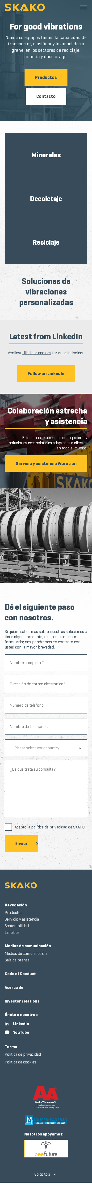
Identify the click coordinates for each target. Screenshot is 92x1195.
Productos (46, 77)
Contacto (46, 96)
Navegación (16, 905)
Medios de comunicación (28, 945)
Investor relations (22, 1001)
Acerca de (14, 987)
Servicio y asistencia (22, 919)
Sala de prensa (17, 960)
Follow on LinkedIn (46, 373)
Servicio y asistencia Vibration (46, 463)
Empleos (12, 932)
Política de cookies (20, 1062)
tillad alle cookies (36, 352)
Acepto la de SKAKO (50, 827)
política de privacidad (49, 827)
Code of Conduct (20, 973)
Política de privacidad (23, 1054)
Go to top (42, 1174)
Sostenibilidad (17, 925)
